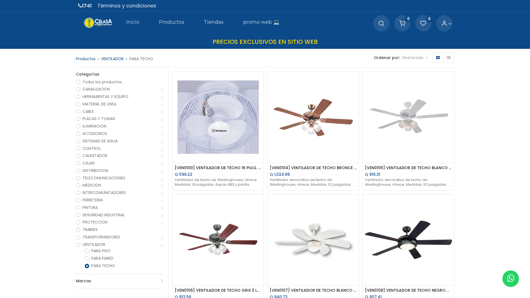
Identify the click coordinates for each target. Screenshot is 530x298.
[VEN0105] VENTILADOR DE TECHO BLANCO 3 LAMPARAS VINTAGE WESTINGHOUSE (408, 168)
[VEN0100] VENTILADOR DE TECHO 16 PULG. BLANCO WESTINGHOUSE (218, 168)
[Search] (381, 23)
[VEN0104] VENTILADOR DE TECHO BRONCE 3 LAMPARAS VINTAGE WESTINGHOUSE (313, 168)
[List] (448, 58)
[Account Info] (446, 23)
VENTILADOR (112, 59)
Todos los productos (102, 82)
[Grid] (438, 58)
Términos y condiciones (126, 5)
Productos (86, 59)
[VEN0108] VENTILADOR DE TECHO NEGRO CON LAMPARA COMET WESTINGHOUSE (408, 290)
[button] (415, 58)
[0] (402, 23)
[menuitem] (133, 23)
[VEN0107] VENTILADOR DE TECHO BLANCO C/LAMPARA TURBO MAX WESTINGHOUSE (313, 290)
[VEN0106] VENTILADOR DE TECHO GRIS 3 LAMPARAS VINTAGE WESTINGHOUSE (218, 290)
